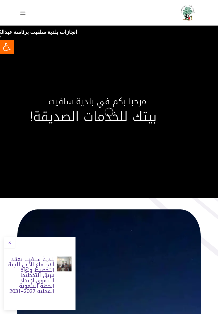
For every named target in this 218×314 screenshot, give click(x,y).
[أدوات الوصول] (7, 47)
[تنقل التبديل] (22, 13)
